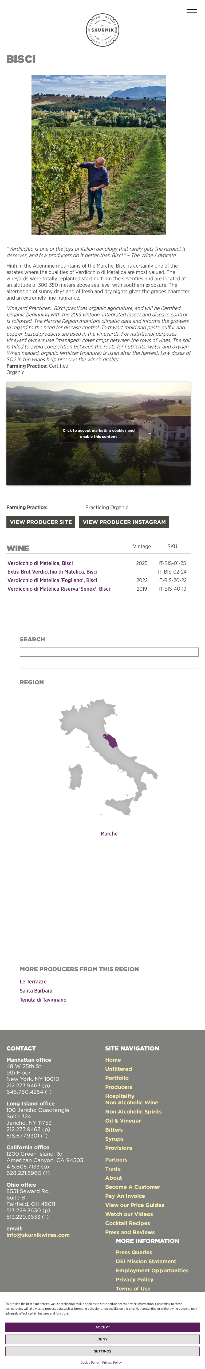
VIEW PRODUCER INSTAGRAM (124, 522)
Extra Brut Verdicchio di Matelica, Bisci (52, 571)
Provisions (118, 1147)
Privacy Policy (112, 1362)
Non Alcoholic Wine (131, 1102)
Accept (102, 1327)
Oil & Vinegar (123, 1120)
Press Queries (134, 1252)
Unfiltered (118, 1068)
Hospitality (120, 1096)
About (113, 1177)
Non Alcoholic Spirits (133, 1111)
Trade (113, 1168)
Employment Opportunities (152, 1270)
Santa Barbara (36, 990)
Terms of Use (133, 1288)
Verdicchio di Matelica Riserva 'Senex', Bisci (58, 588)
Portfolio (117, 1077)
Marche (109, 833)
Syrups (114, 1138)
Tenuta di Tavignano (43, 999)
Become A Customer (132, 1186)
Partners (116, 1159)
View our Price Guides (134, 1205)
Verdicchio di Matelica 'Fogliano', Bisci (52, 580)
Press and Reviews (130, 1232)
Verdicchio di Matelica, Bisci (40, 563)
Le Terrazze (33, 981)
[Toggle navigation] (192, 13)
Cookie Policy (90, 1362)
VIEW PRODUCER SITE (41, 522)
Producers (118, 1087)
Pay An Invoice (125, 1196)
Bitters (114, 1129)
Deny (102, 1339)
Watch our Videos (129, 1214)
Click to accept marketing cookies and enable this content (99, 433)
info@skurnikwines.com (38, 1234)
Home (113, 1059)
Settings (102, 1351)
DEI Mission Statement (146, 1261)
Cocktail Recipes (127, 1223)
